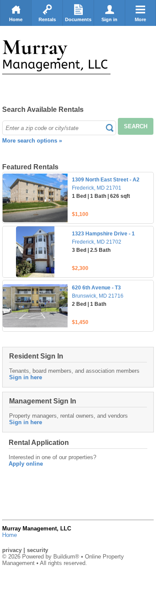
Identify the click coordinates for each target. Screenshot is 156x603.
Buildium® (66, 556)
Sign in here (25, 377)
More (140, 19)
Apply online (26, 463)
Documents (78, 19)
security (37, 550)
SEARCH (135, 126)
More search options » (32, 140)
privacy (12, 550)
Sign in (109, 19)
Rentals (47, 19)
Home (16, 19)
